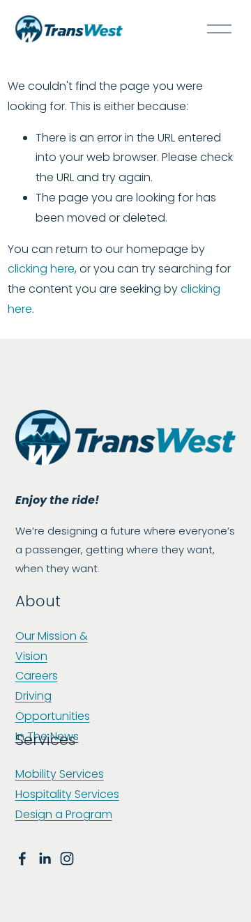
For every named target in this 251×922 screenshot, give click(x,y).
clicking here (41, 269)
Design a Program (63, 814)
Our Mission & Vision (51, 646)
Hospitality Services (67, 794)
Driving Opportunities (52, 706)
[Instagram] (67, 859)
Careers (36, 676)
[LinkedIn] (45, 859)
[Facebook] (22, 859)
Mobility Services (59, 774)
